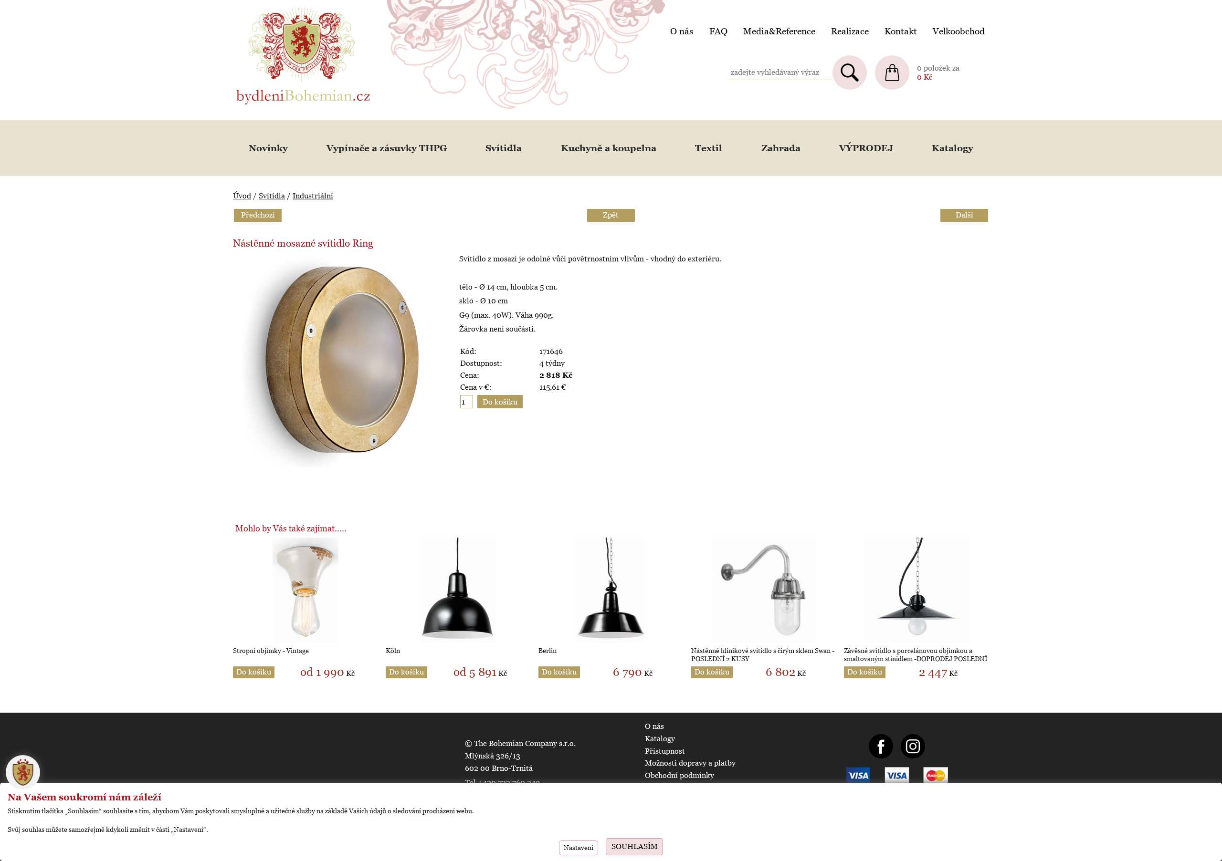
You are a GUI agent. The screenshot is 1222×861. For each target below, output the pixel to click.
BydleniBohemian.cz (270, 6)
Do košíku (253, 671)
